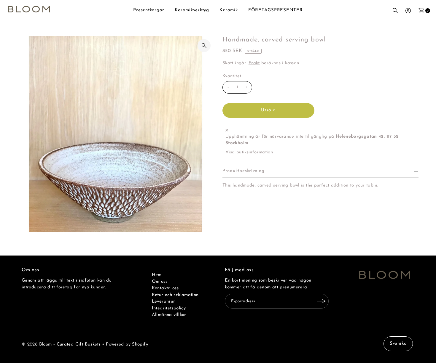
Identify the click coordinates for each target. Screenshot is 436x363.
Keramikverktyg (192, 10)
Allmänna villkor (169, 315)
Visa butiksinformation (249, 152)
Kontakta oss (165, 288)
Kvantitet (231, 76)
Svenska (398, 343)
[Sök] (395, 10)
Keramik (228, 10)
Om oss (159, 282)
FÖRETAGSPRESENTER (275, 10)
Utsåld (268, 110)
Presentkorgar (148, 10)
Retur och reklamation (175, 295)
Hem (157, 275)
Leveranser (163, 301)
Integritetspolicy (169, 308)
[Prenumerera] (321, 301)
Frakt (254, 63)
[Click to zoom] (204, 45)
